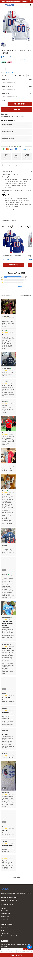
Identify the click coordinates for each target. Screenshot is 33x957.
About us (3, 908)
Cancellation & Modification (9, 936)
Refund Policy (5, 919)
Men (3, 69)
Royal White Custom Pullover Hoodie (13, 255)
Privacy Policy (5, 914)
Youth (8, 69)
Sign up (27, 950)
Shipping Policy (5, 916)
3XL (20, 75)
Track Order (5, 933)
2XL (16, 75)
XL (12, 75)
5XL (28, 75)
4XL (24, 75)
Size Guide (9, 72)
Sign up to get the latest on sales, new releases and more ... (15, 946)
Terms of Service (6, 911)
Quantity (3, 100)
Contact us (4, 928)
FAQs (2, 930)
